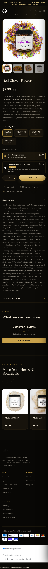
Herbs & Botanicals (9, 485)
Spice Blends (7, 481)
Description (24, 199)
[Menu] (44, 11)
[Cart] (40, 11)
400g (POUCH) (9, 141)
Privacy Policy (7, 513)
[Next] (11, 381)
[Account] (35, 11)
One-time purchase (13, 548)
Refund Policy (7, 509)
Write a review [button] (24, 340)
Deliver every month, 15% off (19, 559)
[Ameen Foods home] (4, 11)
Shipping (5, 506)
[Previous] (5, 381)
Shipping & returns (24, 298)
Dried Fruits (6, 493)
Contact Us (30, 481)
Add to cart (32, 178)
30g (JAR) (8, 133)
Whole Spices (7, 477)
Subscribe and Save (13, 555)
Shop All (29, 485)
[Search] (31, 11)
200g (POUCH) (36, 133)
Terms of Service (8, 517)
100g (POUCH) (21, 133)
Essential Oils (7, 489)
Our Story (30, 477)
